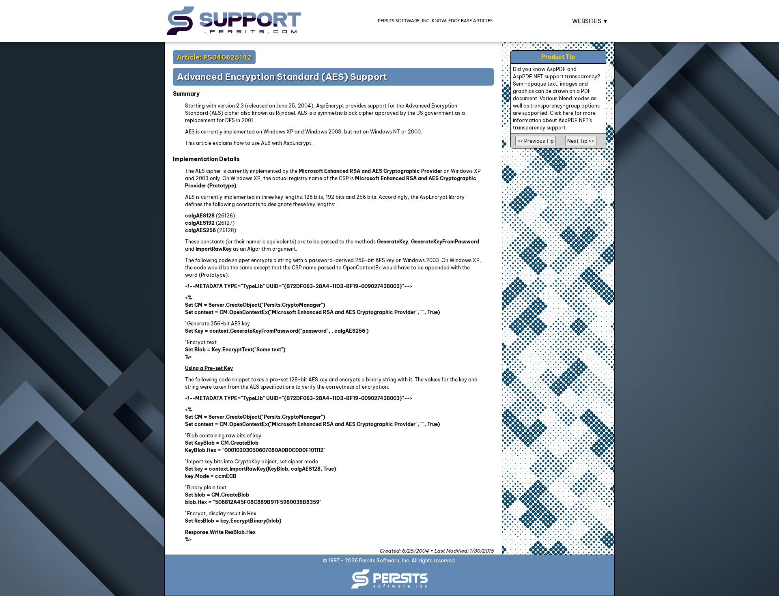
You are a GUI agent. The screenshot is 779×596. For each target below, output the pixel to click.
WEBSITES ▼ (590, 21)
